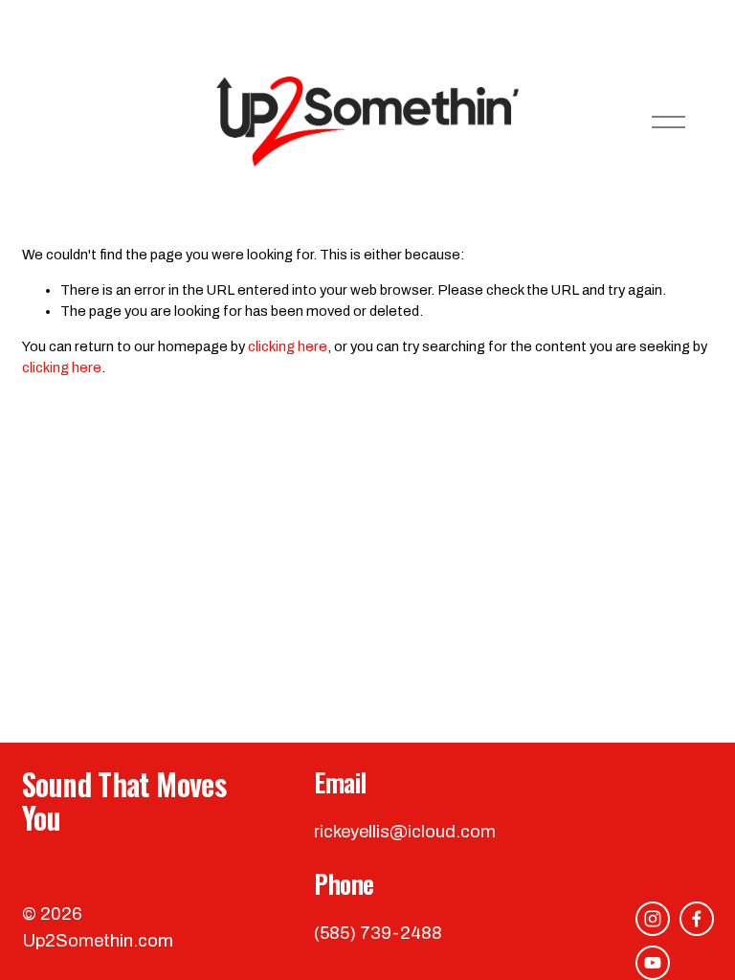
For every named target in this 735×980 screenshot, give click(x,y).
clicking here (287, 346)
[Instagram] (652, 919)
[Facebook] (696, 919)
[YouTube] (652, 963)
